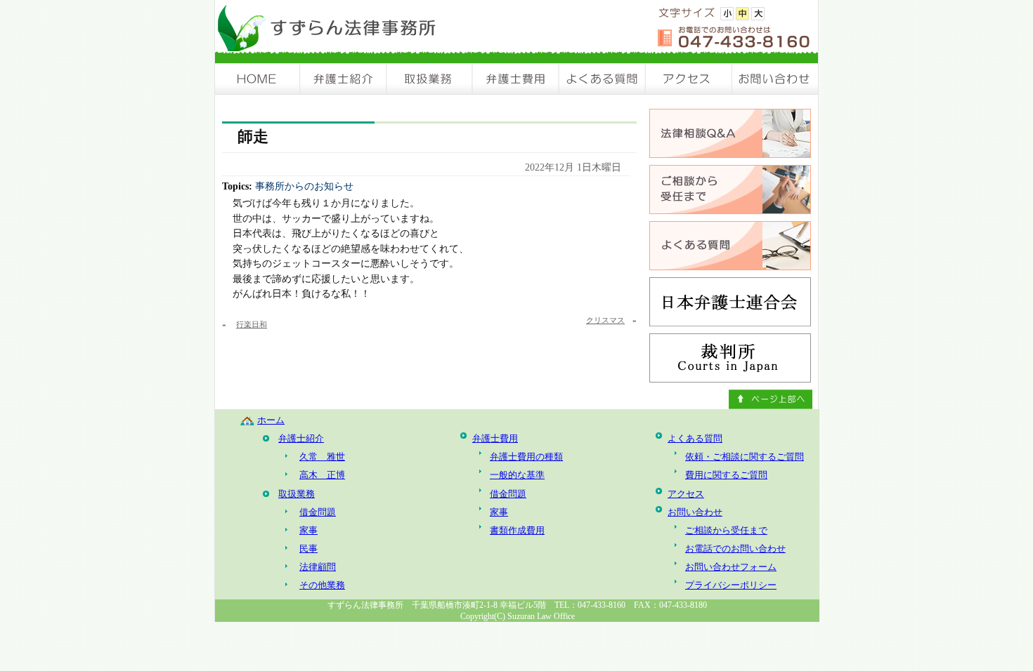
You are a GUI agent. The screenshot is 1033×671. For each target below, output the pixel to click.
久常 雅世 (322, 456)
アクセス (689, 79)
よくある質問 (602, 79)
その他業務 (322, 585)
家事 (308, 530)
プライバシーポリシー (731, 585)
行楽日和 (251, 324)
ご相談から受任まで (726, 530)
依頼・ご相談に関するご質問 (744, 456)
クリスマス (605, 320)
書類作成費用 (517, 530)
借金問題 (317, 512)
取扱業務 (429, 79)
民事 (308, 548)
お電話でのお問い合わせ (735, 548)
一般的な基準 (517, 475)
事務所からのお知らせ (304, 186)
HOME (258, 79)
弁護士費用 (516, 79)
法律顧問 (317, 567)
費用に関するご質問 (726, 475)
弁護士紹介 (343, 79)
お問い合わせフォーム (731, 567)
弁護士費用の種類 (526, 456)
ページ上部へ (770, 399)
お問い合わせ (775, 79)
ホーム (271, 420)
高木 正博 (322, 475)
